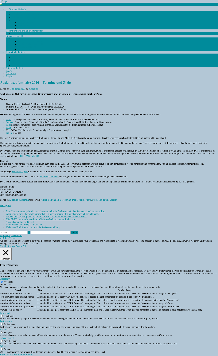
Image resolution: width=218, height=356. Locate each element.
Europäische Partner (15, 52)
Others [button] (3, 346)
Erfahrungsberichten (49, 176)
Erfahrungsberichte (15, 68)
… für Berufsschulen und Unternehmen (24, 30)
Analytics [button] (4, 329)
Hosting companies (27, 49)
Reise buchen (24, 28)
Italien (9, 133)
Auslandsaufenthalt (50, 200)
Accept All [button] (21, 246)
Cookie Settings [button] (7, 246)
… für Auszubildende (16, 9)
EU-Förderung (19, 12)
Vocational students (27, 47)
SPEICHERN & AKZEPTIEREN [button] (16, 354)
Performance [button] (6, 321)
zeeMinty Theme (8, 238)
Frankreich (17, 65)
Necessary (8, 281)
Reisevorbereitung (20, 20)
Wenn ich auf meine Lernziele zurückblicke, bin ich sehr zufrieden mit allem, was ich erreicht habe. (52, 214)
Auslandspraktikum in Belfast (20, 222)
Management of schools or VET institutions (38, 41)
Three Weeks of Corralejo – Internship (24, 224)
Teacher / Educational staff (30, 44)
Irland (14, 55)
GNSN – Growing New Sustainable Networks (34, 38)
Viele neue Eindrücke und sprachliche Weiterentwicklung (33, 227)
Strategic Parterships (15, 36)
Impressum (5, 235)
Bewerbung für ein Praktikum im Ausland (31, 14)
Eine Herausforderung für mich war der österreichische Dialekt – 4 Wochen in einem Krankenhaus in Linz (55, 211)
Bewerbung (65, 200)
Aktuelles (13, 200)
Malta (14, 57)
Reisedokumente (25, 22)
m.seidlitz (33, 89)
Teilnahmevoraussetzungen (24, 17)
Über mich (11, 73)
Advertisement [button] (7, 338)
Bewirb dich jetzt (20, 171)
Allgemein (24, 200)
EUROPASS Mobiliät (29, 156)
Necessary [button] (5, 278)
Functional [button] (5, 313)
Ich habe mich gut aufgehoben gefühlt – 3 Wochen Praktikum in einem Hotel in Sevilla (46, 216)
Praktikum (103, 200)
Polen (14, 60)
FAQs (9, 71)
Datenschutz (16, 235)
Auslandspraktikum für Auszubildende (30, 33)
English (9, 76)
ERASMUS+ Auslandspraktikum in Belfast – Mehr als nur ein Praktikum (40, 219)
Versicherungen (25, 25)
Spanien (15, 63)
